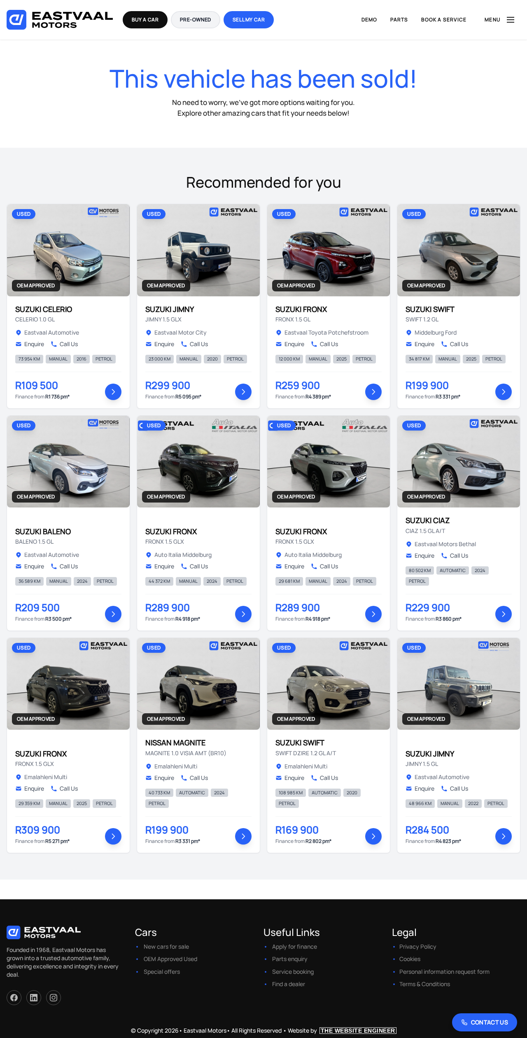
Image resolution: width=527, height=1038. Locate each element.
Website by (341, 1030)
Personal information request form (444, 971)
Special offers (162, 971)
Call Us (69, 344)
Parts (399, 19)
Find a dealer (288, 984)
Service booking (293, 971)
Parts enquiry (290, 959)
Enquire (34, 344)
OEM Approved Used (170, 959)
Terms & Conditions (424, 984)
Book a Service (443, 19)
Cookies (409, 959)
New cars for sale (166, 946)
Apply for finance (294, 946)
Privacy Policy (417, 946)
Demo (369, 19)
